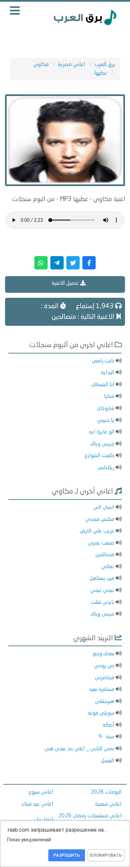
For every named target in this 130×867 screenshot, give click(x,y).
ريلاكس (106, 468)
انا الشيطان (102, 384)
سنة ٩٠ (106, 737)
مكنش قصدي (99, 519)
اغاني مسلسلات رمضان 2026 (90, 816)
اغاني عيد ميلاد (37, 804)
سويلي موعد (100, 713)
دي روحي (104, 666)
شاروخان (105, 408)
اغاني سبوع (41, 792)
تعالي (107, 567)
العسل (107, 761)
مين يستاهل (101, 578)
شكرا (109, 396)
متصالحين (104, 555)
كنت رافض (103, 361)
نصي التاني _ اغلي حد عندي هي (79, 749)
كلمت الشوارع (99, 456)
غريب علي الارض (97, 531)
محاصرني (104, 678)
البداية (107, 372)
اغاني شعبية (108, 804)
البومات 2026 (106, 792)
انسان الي (103, 507)
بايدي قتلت (102, 602)
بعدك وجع (103, 654)
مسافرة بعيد (101, 689)
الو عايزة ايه (101, 432)
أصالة (108, 725)
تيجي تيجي (102, 590)
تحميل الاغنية (66, 283)
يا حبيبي (105, 420)
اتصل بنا (45, 819)
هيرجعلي (104, 701)
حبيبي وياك (102, 444)
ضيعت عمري (101, 543)
